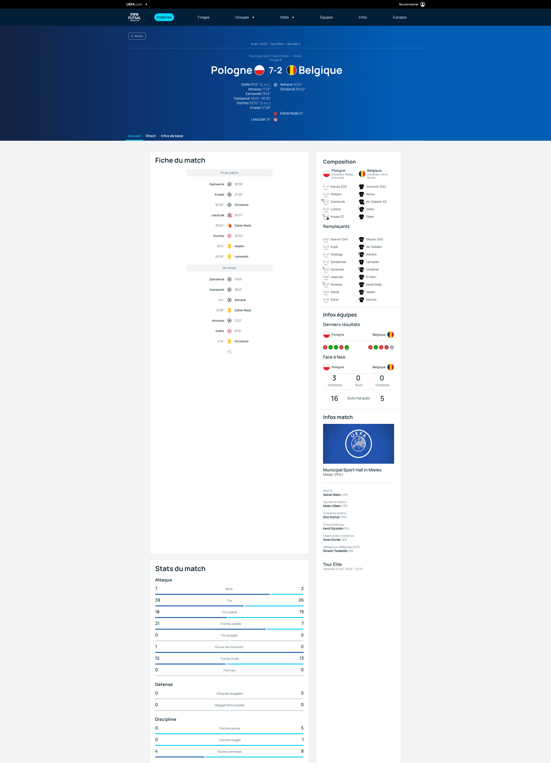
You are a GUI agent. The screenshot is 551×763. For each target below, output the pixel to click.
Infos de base (172, 136)
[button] (245, 17)
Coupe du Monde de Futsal (135, 17)
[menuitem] (172, 17)
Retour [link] (139, 36)
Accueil (134, 136)
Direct (151, 136)
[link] (164, 17)
